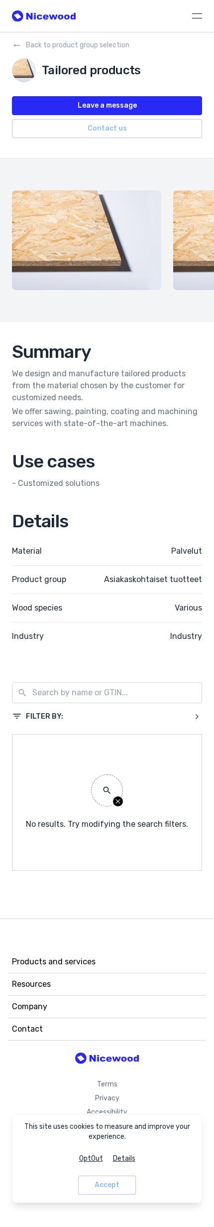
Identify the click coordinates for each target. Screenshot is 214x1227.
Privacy (107, 1098)
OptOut (91, 1158)
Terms (107, 1084)
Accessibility (107, 1112)
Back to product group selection (77, 45)
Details (124, 1158)
